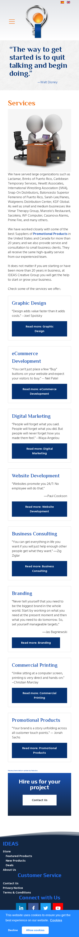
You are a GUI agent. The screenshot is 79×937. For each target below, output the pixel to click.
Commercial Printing (35, 665)
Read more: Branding (36, 642)
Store (7, 851)
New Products (16, 860)
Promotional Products (50, 234)
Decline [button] (13, 930)
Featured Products (19, 856)
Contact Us (39, 800)
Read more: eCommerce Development (40, 391)
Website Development (36, 476)
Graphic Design (29, 303)
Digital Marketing (31, 416)
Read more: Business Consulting (39, 568)
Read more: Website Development (39, 509)
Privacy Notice (13, 887)
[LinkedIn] (21, 908)
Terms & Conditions (17, 892)
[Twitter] (45, 908)
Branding (22, 594)
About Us (9, 869)
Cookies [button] (56, 920)
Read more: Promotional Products (39, 750)
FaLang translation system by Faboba (22, 770)
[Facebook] (33, 908)
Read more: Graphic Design (39, 329)
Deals (9, 865)
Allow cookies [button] (35, 930)
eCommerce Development (26, 357)
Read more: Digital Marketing (39, 451)
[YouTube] (58, 908)
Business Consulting (34, 534)
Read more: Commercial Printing (39, 695)
